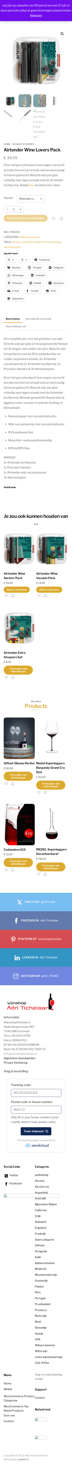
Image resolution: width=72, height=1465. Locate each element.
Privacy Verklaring (16, 1062)
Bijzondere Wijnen (46, 1204)
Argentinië (41, 1192)
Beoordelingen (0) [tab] (16, 326)
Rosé (38, 1321)
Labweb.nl (23, 1459)
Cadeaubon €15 (15, 849)
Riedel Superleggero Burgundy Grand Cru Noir (50, 768)
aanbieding (41, 1175)
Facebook (15, 1183)
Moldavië (40, 1269)
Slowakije (41, 1327)
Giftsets (40, 1245)
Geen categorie (44, 1239)
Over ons (9, 1415)
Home (7, 144)
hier (31, 185)
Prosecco (41, 1310)
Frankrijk (40, 1233)
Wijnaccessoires (23, 144)
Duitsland (40, 1222)
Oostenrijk (41, 1280)
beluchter (40, 242)
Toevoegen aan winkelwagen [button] (18, 670)
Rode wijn (41, 1315)
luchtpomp (54, 242)
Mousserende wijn (46, 1274)
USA (37, 1339)
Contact (9, 1421)
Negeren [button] (36, 15)
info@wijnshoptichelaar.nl (20, 1053)
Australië (40, 1198)
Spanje (39, 1333)
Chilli (37, 1216)
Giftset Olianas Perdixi (19, 763)
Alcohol (39, 1181)
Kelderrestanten (45, 1263)
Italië (38, 1257)
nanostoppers (12, 247)
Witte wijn (41, 1351)
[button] (62, 34)
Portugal (40, 1298)
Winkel (8, 1389)
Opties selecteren (16, 589)
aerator (16, 242)
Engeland (40, 1227)
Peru (38, 1292)
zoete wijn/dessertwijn (48, 1357)
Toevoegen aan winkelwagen (25, 218)
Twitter (13, 1175)
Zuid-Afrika (42, 1362)
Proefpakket (43, 1304)
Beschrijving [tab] (13, 318)
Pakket (39, 1286)
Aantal (8, 198)
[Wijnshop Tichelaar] (31, 1010)
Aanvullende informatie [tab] (38, 318)
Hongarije (41, 1251)
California (41, 1210)
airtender (27, 242)
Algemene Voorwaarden (19, 1058)
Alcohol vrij (42, 1186)
